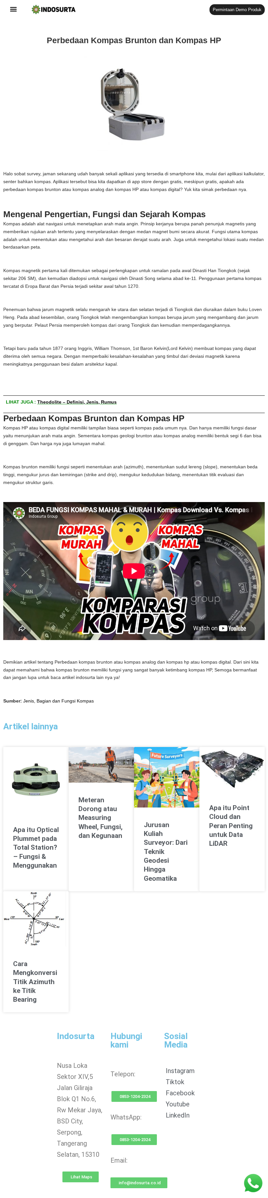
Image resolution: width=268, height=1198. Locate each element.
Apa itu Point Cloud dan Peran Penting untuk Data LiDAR (231, 825)
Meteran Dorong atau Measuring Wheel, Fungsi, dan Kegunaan (100, 818)
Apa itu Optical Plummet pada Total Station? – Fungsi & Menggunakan (36, 847)
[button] (13, 9)
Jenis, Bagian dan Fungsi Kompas (58, 700)
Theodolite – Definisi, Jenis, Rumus (77, 402)
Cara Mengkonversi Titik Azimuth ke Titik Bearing (35, 981)
